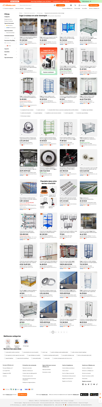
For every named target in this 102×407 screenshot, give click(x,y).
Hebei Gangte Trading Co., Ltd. (26, 143)
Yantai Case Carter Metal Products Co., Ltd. (28, 43)
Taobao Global (57, 400)
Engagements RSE (7, 373)
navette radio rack (41, 109)
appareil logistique (9, 358)
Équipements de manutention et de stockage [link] (54, 13)
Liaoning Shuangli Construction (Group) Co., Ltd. (28, 173)
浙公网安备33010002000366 (73, 404)
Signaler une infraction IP (67, 378)
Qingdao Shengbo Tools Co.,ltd (66, 73)
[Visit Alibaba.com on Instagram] (91, 384)
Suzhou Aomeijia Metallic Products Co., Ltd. (48, 237)
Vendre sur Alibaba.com (87, 368)
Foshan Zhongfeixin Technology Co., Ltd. (88, 173)
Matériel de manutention (29, 13)
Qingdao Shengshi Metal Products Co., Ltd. (48, 102)
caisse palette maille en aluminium (12, 352)
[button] (54, 5)
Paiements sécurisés (27, 368)
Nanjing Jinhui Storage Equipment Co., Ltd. (28, 208)
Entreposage (40, 13)
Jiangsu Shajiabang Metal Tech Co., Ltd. (88, 43)
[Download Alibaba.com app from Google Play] (94, 394)
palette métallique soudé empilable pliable (59, 352)
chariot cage (44, 352)
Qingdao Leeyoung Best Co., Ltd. (67, 43)
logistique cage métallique (87, 109)
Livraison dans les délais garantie (30, 373)
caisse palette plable (37, 358)
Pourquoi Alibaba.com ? (8, 368)
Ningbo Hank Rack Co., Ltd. (65, 237)
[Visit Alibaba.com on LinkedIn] (86, 384)
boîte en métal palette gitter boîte (84, 355)
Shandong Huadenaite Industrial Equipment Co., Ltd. (48, 43)
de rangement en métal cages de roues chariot (15, 355)
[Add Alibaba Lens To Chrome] (22, 394)
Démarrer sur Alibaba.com (87, 370)
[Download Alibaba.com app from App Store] (84, 394)
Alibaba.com (76, 394)
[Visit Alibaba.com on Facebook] (83, 384)
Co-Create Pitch (6, 370)
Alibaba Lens (9, 394)
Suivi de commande (86, 373)
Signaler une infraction (67, 381)
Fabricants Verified (46, 369)
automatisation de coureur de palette (31, 352)
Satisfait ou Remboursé (28, 370)
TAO (62, 400)
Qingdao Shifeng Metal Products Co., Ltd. (28, 72)
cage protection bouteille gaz (23, 358)
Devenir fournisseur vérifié (88, 375)
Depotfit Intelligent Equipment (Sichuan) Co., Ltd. (88, 144)
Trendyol (66, 400)
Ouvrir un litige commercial (68, 373)
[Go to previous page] (50, 332)
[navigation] (10, 173)
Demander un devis (46, 372)
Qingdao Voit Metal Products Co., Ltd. (28, 238)
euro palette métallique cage (68, 355)
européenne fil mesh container (27, 109)
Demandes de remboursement (69, 375)
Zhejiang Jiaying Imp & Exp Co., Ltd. (67, 102)
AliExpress (31, 400)
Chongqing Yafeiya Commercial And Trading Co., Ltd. (68, 173)
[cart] (75, 5)
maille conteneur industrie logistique (79, 352)
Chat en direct (65, 370)
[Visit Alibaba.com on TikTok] (97, 384)
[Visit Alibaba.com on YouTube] (94, 384)
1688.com (37, 400)
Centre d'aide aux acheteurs (68, 368)
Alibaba (20, 13)
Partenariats (84, 378)
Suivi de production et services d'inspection (29, 379)
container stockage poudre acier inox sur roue (63, 358)
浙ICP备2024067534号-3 (86, 404)
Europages (71, 400)
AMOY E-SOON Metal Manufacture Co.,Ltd (88, 73)
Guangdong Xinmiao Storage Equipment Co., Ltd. (48, 143)
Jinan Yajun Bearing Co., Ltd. (46, 174)
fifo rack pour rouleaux (25, 116)
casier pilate (47, 358)
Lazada (51, 400)
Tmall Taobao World (44, 400)
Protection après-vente (28, 375)
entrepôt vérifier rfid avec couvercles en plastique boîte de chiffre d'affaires (63, 109)
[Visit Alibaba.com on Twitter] (88, 384)
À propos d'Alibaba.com (8, 365)
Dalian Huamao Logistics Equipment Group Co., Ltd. (28, 105)
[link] (100, 394)
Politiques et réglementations (29, 382)
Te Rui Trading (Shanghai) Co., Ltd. (87, 102)
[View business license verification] (63, 405)
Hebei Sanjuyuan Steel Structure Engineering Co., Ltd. (88, 203)
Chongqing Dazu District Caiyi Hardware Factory (68, 203)
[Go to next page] (67, 332)
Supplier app (45, 394)
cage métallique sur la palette (34, 355)
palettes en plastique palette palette (51, 355)
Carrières (5, 375)
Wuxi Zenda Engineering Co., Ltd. (67, 143)
